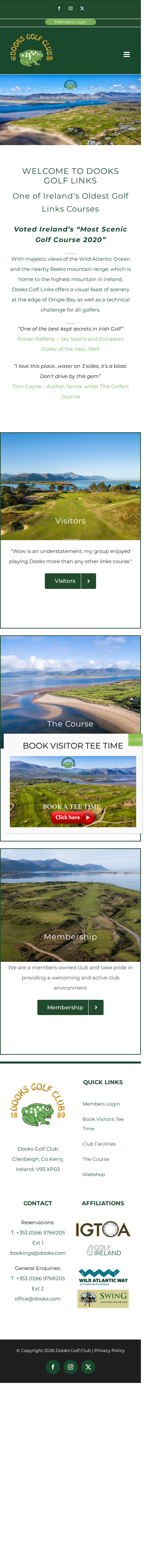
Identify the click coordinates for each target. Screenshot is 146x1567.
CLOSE (135, 739)
